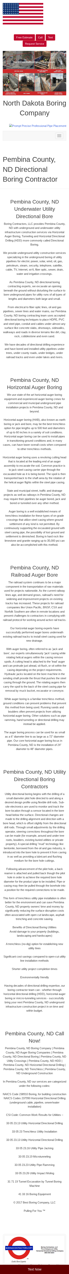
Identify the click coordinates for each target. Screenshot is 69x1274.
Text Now (34, 1269)
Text (50, 37)
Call (40, 37)
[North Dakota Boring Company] (34, 1249)
